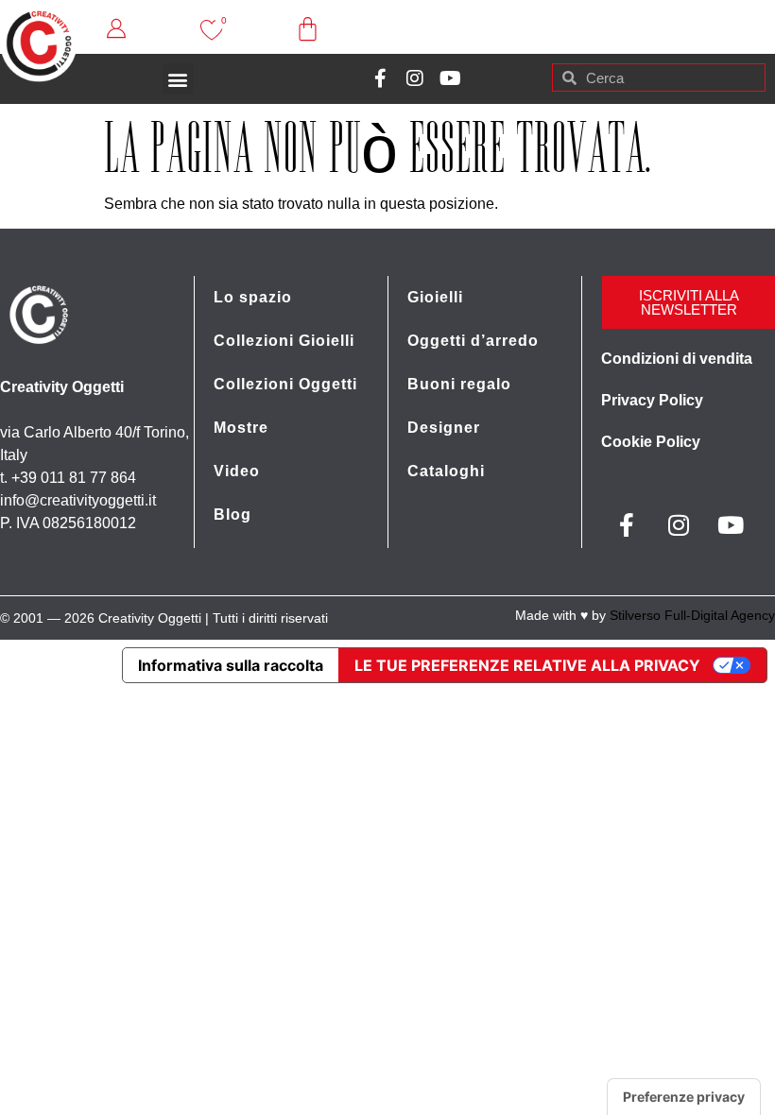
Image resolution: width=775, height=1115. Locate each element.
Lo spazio (253, 297)
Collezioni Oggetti (285, 384)
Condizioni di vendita (676, 359)
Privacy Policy (652, 400)
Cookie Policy (650, 442)
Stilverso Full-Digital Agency (692, 615)
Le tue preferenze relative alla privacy (527, 665)
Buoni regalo (459, 384)
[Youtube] (450, 78)
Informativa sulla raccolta (230, 665)
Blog (232, 514)
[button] (178, 78)
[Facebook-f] (380, 78)
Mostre (241, 428)
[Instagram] (415, 78)
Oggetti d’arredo (473, 341)
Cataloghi (446, 471)
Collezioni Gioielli (284, 341)
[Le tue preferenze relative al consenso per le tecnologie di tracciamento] (684, 1097)
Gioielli (435, 297)
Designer (443, 428)
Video (237, 471)
